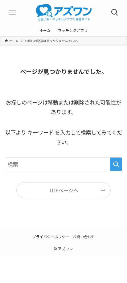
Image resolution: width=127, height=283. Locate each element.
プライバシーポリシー (50, 236)
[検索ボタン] (114, 12)
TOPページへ (63, 190)
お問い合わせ (84, 236)
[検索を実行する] (116, 164)
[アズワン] (63, 12)
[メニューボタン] (12, 12)
